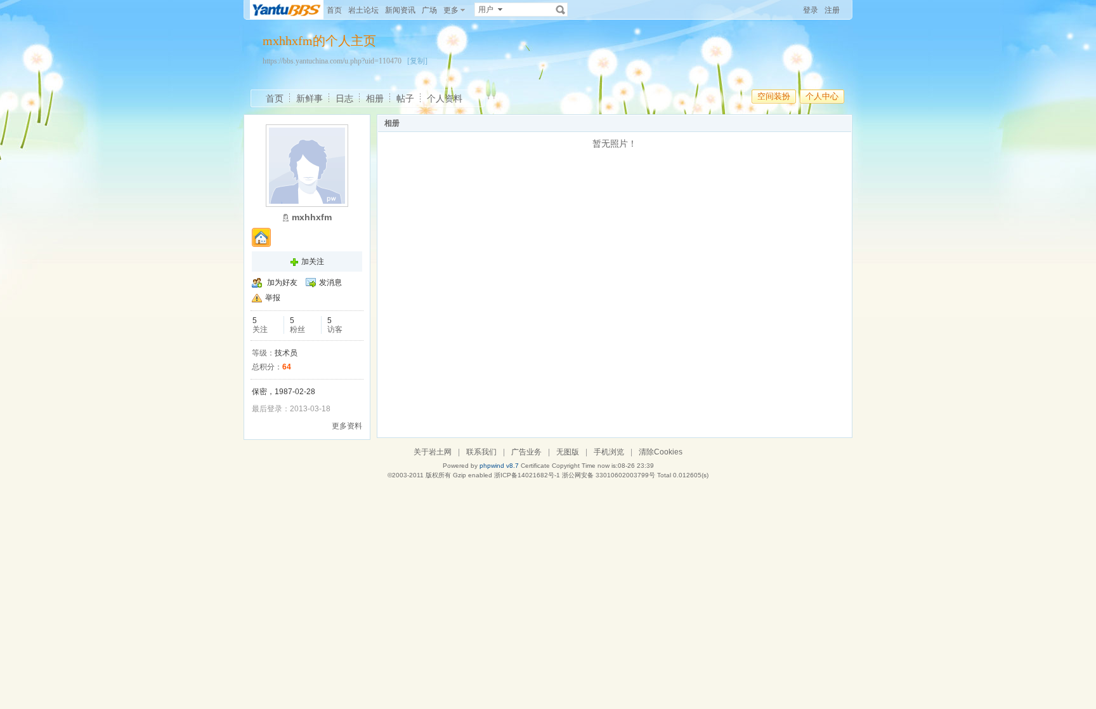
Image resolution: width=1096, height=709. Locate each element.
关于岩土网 (433, 451)
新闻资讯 (400, 10)
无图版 (567, 451)
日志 (344, 98)
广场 (429, 10)
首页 (334, 10)
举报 (272, 297)
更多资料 (347, 425)
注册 (832, 10)
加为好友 (282, 282)
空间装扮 (773, 96)
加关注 (312, 261)
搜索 (560, 9)
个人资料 (444, 98)
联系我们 (481, 451)
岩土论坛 (363, 10)
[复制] (417, 60)
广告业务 (526, 451)
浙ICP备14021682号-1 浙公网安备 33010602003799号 (574, 475)
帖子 (405, 98)
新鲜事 (309, 98)
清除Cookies (660, 451)
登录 (810, 10)
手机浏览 (609, 451)
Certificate (535, 465)
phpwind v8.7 (499, 465)
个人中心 (822, 96)
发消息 (330, 282)
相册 (375, 98)
